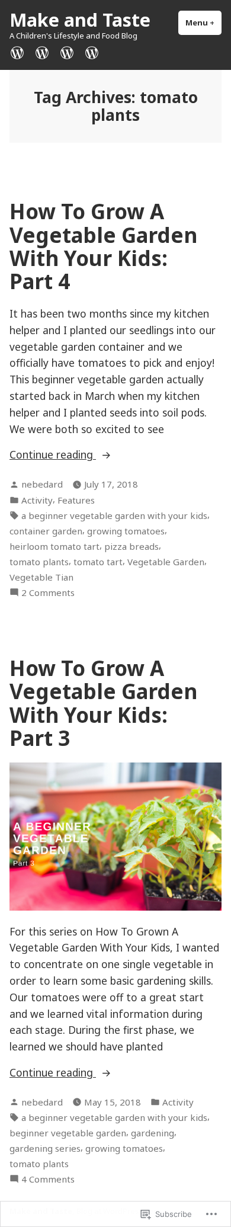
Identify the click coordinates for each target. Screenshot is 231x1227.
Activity (37, 500)
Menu (203, 22)
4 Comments (48, 1179)
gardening (152, 1133)
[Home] (19, 51)
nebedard (42, 484)
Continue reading (52, 455)
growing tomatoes (126, 531)
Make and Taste (79, 19)
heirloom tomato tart (54, 546)
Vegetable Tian (41, 577)
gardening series (45, 1148)
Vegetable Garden (165, 562)
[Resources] (66, 51)
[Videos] (89, 51)
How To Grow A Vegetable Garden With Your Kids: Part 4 (103, 246)
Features (76, 500)
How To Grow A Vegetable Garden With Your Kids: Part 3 (103, 703)
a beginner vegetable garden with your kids (114, 515)
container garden (45, 531)
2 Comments (48, 593)
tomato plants (39, 562)
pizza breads (131, 546)
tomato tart (98, 562)
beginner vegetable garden (67, 1133)
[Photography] (42, 51)
